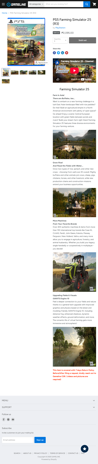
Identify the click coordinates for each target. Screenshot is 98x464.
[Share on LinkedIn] (62, 52)
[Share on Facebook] (54, 52)
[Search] (86, 4)
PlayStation (60, 28)
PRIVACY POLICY (40, 453)
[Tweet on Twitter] (58, 52)
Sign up (40, 440)
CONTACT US (73, 453)
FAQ (82, 453)
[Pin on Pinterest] (66, 52)
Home (4, 13)
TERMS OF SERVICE (57, 453)
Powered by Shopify (49, 459)
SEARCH (17, 453)
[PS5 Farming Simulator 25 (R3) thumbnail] (6, 72)
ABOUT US (27, 453)
